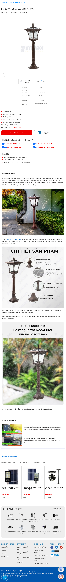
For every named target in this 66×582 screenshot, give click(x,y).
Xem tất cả (57, 509)
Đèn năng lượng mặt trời (17, 2)
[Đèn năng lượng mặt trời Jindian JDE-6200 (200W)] (33, 476)
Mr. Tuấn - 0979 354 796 (14, 143)
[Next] (64, 482)
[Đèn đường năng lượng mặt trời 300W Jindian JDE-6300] (11, 476)
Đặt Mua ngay (17, 133)
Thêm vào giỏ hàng (46, 132)
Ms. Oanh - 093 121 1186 (14, 147)
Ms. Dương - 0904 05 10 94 (45, 147)
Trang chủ (4, 2)
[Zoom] (3, 75)
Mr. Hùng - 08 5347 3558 (44, 143)
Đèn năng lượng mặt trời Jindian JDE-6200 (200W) (32, 488)
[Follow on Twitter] (56, 547)
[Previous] (2, 45)
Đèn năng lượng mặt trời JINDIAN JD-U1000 (54, 488)
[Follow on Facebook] (51, 547)
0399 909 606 (9, 575)
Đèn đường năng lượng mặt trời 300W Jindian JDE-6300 (10, 488)
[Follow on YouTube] (61, 547)
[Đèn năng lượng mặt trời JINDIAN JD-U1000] (54, 476)
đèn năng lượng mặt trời (13, 239)
